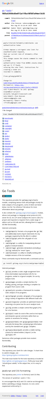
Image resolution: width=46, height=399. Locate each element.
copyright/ (8, 128)
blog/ (6, 121)
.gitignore (8, 159)
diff (13, 38)
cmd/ (6, 123)
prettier (19, 375)
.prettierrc (8, 161)
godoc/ (7, 136)
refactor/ (8, 151)
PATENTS (8, 177)
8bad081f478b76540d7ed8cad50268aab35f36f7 (28, 33)
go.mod (7, 169)
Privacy (18, 396)
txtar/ (7, 154)
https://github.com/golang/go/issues (14, 361)
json (42, 396)
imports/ (8, 141)
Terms (24, 396)
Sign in (41, 3)
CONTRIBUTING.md (12, 166)
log (13, 21)
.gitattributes (9, 156)
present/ (8, 149)
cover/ (7, 131)
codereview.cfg (10, 164)
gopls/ (7, 139)
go (3, 10)
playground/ (9, 146)
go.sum (7, 172)
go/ (6, 133)
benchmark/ (9, 118)
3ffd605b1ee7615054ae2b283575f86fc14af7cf (28, 35)
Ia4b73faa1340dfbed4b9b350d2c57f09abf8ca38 (21, 83)
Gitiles (13, 396)
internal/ (7, 144)
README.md (9, 179)
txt (37, 396)
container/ (8, 126)
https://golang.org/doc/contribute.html (15, 355)
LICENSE (8, 174)
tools (8, 10)
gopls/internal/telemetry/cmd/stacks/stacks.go (18, 108)
